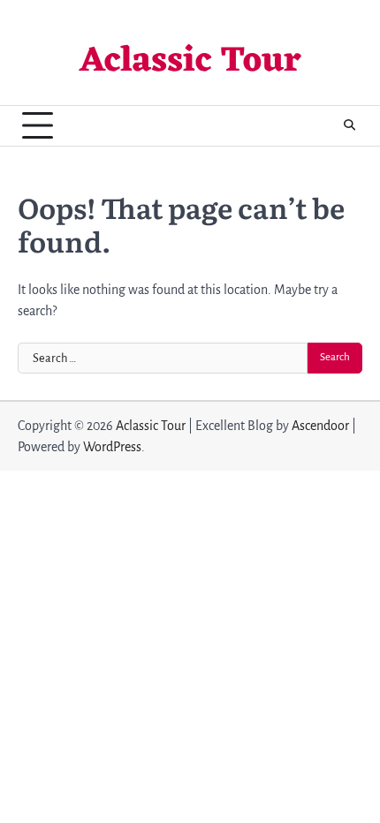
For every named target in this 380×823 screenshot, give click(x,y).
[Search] (349, 125)
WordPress (112, 447)
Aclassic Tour (190, 62)
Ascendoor (320, 426)
